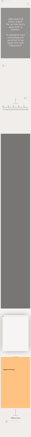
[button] (25, 3)
